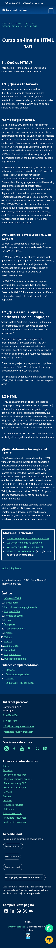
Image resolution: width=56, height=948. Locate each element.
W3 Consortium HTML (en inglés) (25, 547)
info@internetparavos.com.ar (18, 726)
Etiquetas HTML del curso (19, 682)
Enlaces (8, 632)
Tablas (8, 637)
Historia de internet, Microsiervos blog (28, 538)
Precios (7, 796)
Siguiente (15, 568)
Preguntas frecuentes (14, 817)
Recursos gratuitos (13, 804)
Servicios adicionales (15, 787)
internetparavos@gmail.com (18, 731)
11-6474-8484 (10, 715)
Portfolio (7, 791)
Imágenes (9, 624)
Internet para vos (16, 926)
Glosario (10, 670)
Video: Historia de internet (21, 551)
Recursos (16, 23)
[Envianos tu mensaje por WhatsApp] (49, 928)
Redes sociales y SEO (15, 783)
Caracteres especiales (17, 674)
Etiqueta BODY (12, 611)
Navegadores (11, 602)
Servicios (7, 770)
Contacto (7, 800)
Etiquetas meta (12, 654)
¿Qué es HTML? (30, 26)
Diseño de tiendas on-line (18, 779)
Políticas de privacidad (15, 822)
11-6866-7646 (10, 720)
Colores (10, 678)
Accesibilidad (12, 2)
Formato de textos (14, 615)
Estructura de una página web (20, 607)
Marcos (8, 641)
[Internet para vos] (14, 10)
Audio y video (11, 645)
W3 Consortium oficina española (24, 542)
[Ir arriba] (49, 940)
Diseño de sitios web (15, 774)
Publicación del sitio (15, 658)
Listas (7, 620)
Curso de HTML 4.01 (10, 26)
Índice (4, 568)
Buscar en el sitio (33, 2)
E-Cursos (29, 23)
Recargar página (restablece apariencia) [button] (24, 877)
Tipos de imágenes (14, 628)
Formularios (10, 650)
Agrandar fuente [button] (13, 846)
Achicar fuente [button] (12, 856)
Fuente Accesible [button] (13, 867)
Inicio (4, 23)
